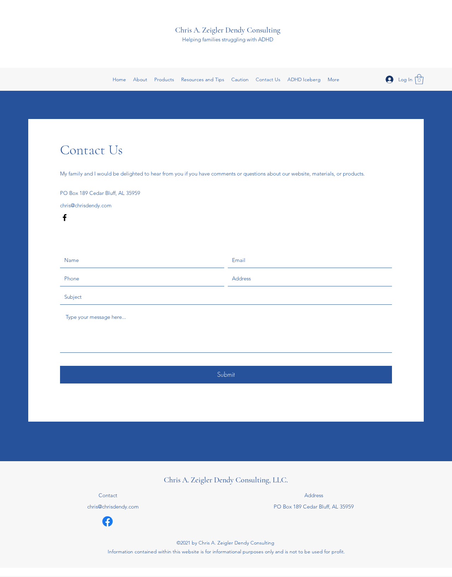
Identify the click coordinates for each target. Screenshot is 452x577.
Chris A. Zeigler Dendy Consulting (227, 30)
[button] (419, 79)
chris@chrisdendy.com (86, 205)
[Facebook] (64, 217)
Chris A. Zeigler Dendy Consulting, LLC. (226, 479)
